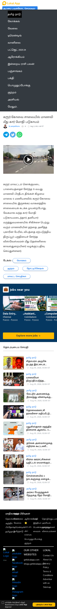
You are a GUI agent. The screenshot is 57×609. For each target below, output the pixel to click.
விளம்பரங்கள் (49, 531)
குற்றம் (27, 543)
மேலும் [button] (12, 106)
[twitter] (13, 136)
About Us (47, 559)
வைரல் (36, 531)
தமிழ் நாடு (14, 14)
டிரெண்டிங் (19, 527)
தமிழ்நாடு (10, 531)
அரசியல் (46, 523)
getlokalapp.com (31, 559)
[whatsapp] (20, 136)
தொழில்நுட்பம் (49, 519)
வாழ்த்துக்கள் (48, 527)
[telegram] (6, 136)
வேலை (17, 523)
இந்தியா (37, 523)
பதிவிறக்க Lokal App (44, 604)
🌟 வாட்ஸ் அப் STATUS (28, 529)
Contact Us (48, 555)
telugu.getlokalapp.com (35, 564)
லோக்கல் (18, 519)
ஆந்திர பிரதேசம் (9, 525)
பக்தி (35, 519)
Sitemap (47, 587)
